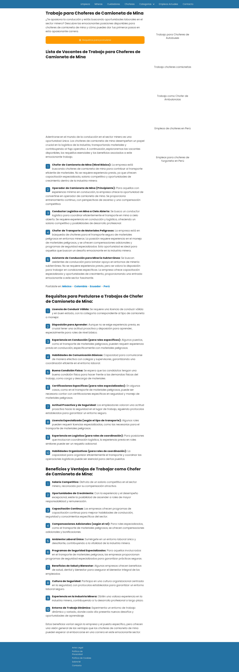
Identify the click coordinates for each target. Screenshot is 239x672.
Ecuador (95, 286)
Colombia (80, 286)
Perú (107, 286)
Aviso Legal (77, 647)
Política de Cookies (81, 658)
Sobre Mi (76, 661)
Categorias (145, 4)
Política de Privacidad (77, 653)
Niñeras (98, 4)
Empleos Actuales (168, 4)
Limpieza (85, 4)
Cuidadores (113, 4)
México (67, 286)
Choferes (130, 4)
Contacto (188, 4)
